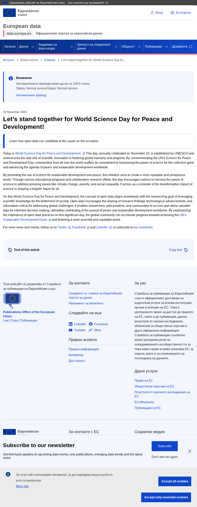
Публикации (153, 46)
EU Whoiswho (144, 402)
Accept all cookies (174, 481)
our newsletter (143, 227)
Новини (49, 60)
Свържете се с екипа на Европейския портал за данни (95, 295)
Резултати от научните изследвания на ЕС (162, 394)
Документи (180, 46)
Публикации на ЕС (147, 408)
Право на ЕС (143, 380)
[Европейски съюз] (21, 12)
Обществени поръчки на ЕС (154, 386)
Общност (128, 46)
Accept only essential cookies (166, 497)
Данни (23, 46)
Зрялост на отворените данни (93, 46)
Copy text (175, 249)
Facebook (79, 227)
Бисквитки (76, 355)
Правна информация (84, 349)
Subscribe (165, 446)
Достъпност (77, 360)
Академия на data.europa (47, 46)
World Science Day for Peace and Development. (48, 153)
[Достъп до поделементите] (33, 47)
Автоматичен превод (31, 95)
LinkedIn (102, 227)
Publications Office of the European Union (29, 314)
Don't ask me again (165, 456)
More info (22, 486)
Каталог (10, 46)
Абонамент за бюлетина (86, 303)
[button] (180, 12)
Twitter (62, 227)
